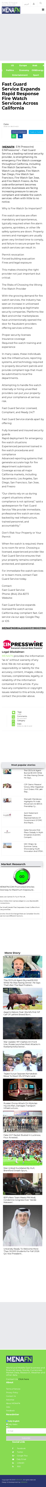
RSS (19, 1466)
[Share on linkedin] (20, 136)
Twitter (20, 1452)
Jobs (8, 1407)
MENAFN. (19, 1480)
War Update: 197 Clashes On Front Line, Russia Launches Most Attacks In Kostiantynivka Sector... (22, 1044)
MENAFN (8, 146)
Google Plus (22, 1456)
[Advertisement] (23, 37)
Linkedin (20, 1463)
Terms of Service (13, 1389)
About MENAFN (13, 1403)
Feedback (10, 1411)
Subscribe (26, 1438)
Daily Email (21, 1459)
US (9, 65)
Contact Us (11, 1396)
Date (6, 124)
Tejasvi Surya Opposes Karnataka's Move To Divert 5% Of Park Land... (20, 1075)
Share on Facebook (19, 132)
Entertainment (16, 75)
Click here (23, 1379)
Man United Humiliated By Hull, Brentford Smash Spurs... (19, 1169)
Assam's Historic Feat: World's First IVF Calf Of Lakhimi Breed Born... (22, 1013)
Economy (24, 70)
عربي (26, 4)
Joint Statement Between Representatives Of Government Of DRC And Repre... (33, 818)
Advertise (10, 1400)
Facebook (21, 1448)
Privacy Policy (12, 1392)
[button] (34, 4)
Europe (22, 65)
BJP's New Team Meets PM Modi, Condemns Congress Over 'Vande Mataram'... (20, 1200)
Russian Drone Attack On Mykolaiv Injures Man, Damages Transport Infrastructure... (20, 1105)
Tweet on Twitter (36, 132)
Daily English (14, 1421)
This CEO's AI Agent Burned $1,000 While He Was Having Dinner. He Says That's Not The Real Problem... (22, 982)
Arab (34, 65)
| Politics (9, 70)
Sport (34, 75)
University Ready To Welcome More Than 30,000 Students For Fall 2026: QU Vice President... (21, 1251)
